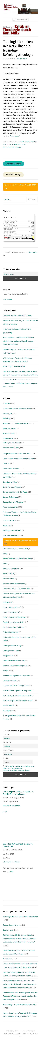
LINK (5, 812)
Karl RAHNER (8, 574)
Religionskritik (8, 656)
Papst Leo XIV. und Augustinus (14, 617)
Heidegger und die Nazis (12, 530)
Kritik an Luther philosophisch (14, 584)
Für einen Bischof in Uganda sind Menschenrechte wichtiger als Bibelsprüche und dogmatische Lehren (20, 383)
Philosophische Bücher (11, 443)
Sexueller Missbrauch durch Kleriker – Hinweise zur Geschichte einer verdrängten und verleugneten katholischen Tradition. (19, 984)
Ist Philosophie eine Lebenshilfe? (15, 549)
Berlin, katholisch (9, 429)
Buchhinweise (8, 439)
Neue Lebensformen (11, 612)
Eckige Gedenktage (10, 497)
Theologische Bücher (12, 147)
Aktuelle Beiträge (13, 175)
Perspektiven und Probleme (13, 627)
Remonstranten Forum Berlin (13, 661)
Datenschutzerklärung (11, 925)
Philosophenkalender (11, 632)
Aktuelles (6, 404)
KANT (5, 564)
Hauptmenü (22, 19)
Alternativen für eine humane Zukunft (17, 409)
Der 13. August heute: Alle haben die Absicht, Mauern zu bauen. (18, 792)
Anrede (5, 758)
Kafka (5, 554)
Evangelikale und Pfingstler (13, 502)
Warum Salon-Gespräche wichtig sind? (17, 691)
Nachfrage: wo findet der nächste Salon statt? (20, 917)
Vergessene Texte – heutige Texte (16, 686)
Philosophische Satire (11, 651)
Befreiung (22, 144)
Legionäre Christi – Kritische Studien (16, 589)
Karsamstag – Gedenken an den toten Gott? (19, 1005)
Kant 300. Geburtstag (11, 569)
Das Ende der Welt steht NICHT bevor (17, 316)
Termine (6, 671)
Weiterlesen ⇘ (15, 136)
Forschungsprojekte (10, 507)
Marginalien (7, 602)
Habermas (7, 525)
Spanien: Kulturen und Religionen (15, 666)
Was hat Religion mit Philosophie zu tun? (18, 701)
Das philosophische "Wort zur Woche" (17, 454)
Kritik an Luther (8, 579)
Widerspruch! (8, 711)
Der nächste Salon (10, 482)
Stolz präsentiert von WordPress (20, 1031)
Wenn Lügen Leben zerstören (14, 366)
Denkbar (6, 464)
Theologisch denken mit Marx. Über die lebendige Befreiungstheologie (18, 48)
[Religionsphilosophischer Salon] (20, 14)
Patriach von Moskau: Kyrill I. (13, 622)
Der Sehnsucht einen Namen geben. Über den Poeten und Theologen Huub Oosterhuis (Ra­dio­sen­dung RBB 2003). (20, 996)
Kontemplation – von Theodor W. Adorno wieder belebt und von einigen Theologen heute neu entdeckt (18, 341)
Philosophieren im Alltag (12, 646)
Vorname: (6, 734)
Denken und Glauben (11, 469)
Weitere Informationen (11, 806)
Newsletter (32, 252)
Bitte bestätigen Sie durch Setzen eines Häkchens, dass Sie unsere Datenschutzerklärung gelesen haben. (18, 768)
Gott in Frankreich (9, 520)
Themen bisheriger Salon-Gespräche (16, 676)
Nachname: (7, 742)
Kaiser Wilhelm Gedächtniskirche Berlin (17, 559)
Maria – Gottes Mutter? (12, 607)
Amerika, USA (8, 414)
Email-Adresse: (8, 750)
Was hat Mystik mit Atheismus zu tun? (17, 696)
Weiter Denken (8, 706)
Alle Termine (7, 300)
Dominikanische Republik (12, 487)
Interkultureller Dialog (11, 535)
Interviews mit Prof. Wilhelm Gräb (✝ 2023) (20, 185)
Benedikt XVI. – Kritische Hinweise (16, 424)
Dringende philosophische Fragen (15, 492)
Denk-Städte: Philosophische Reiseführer (18, 459)
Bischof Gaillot (8, 434)
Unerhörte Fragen (13, 164)
